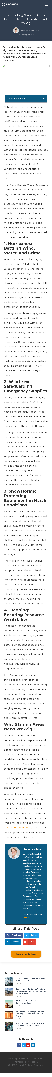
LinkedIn (26, 917)
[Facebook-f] (19, 1045)
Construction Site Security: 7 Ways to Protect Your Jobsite (31, 979)
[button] (47, 4)
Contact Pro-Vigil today (18, 827)
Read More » (19, 983)
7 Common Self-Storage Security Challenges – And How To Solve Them (30, 1014)
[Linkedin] (33, 1045)
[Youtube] (28, 1045)
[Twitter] (24, 1045)
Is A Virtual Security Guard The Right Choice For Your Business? (31, 1024)
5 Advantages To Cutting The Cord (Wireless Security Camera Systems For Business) (31, 991)
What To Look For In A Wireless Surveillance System (29, 1002)
